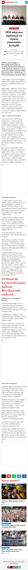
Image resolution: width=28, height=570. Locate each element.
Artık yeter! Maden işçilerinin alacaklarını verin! (13, 502)
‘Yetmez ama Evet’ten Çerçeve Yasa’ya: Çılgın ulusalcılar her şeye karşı (12, 550)
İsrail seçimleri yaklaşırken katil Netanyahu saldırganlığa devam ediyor (13, 526)
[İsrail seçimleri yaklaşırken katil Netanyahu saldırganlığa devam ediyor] (14, 514)
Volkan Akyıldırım (6, 523)
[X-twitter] (11, 567)
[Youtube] (14, 567)
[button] (26, 2)
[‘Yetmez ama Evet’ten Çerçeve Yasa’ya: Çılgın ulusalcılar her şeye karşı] (14, 538)
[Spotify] (19, 567)
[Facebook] (17, 567)
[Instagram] (8, 567)
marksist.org (15, 50)
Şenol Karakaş (5, 547)
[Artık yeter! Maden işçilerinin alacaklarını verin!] (14, 491)
